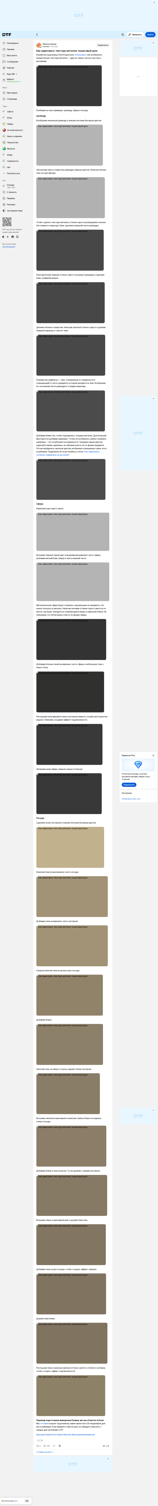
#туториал (58, 1434)
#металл (67, 1434)
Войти (150, 34)
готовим (44, 1423)
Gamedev (46, 46)
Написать (137, 34)
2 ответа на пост (44, 1452)
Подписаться (103, 45)
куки (15, 1501)
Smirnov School (49, 44)
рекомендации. (8, 247)
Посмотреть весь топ (131, 799)
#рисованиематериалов (83, 1434)
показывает (80, 55)
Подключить (129, 785)
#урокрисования (44, 1434)
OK (27, 1501)
